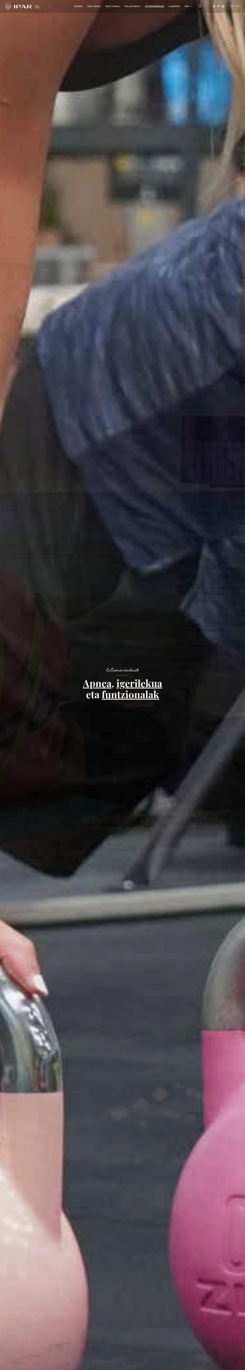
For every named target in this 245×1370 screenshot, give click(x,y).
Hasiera (78, 6)
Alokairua (174, 6)
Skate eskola (112, 6)
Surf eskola (94, 6)
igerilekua (139, 682)
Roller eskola (132, 6)
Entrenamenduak (154, 6)
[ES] (237, 6)
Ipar (187, 6)
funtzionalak (130, 694)
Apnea (97, 682)
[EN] (232, 6)
